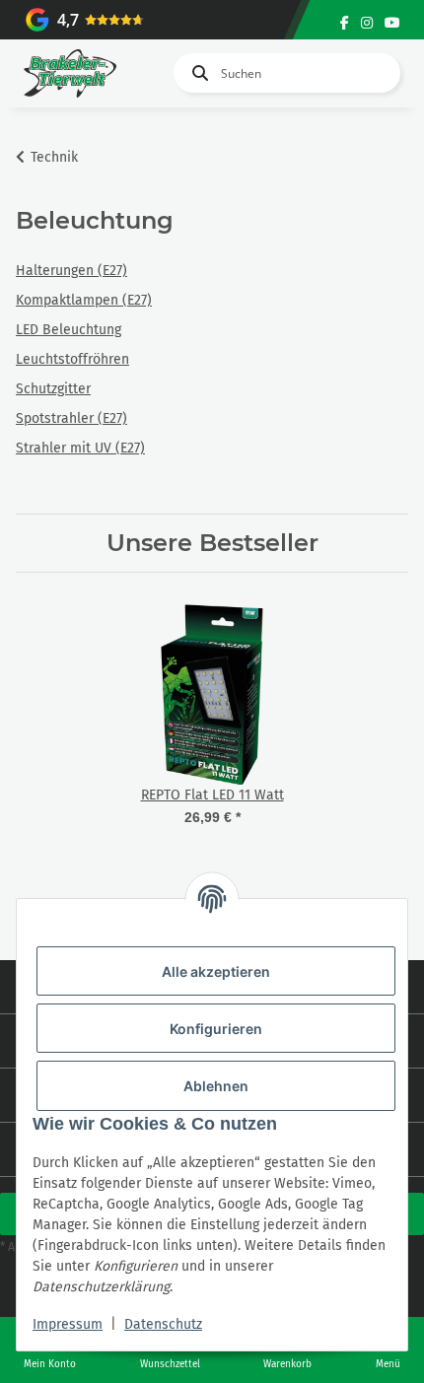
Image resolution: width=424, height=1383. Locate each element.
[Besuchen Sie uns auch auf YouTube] (392, 23)
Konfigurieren (216, 1028)
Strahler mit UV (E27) (80, 448)
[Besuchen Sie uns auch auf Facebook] (344, 23)
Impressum (68, 1324)
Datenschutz (163, 1324)
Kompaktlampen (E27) (84, 300)
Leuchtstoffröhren (72, 359)
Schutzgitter (53, 388)
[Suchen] (196, 73)
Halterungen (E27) (71, 270)
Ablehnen (215, 1085)
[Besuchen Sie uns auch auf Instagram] (367, 23)
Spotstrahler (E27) (71, 418)
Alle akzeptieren (216, 971)
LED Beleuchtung (68, 329)
